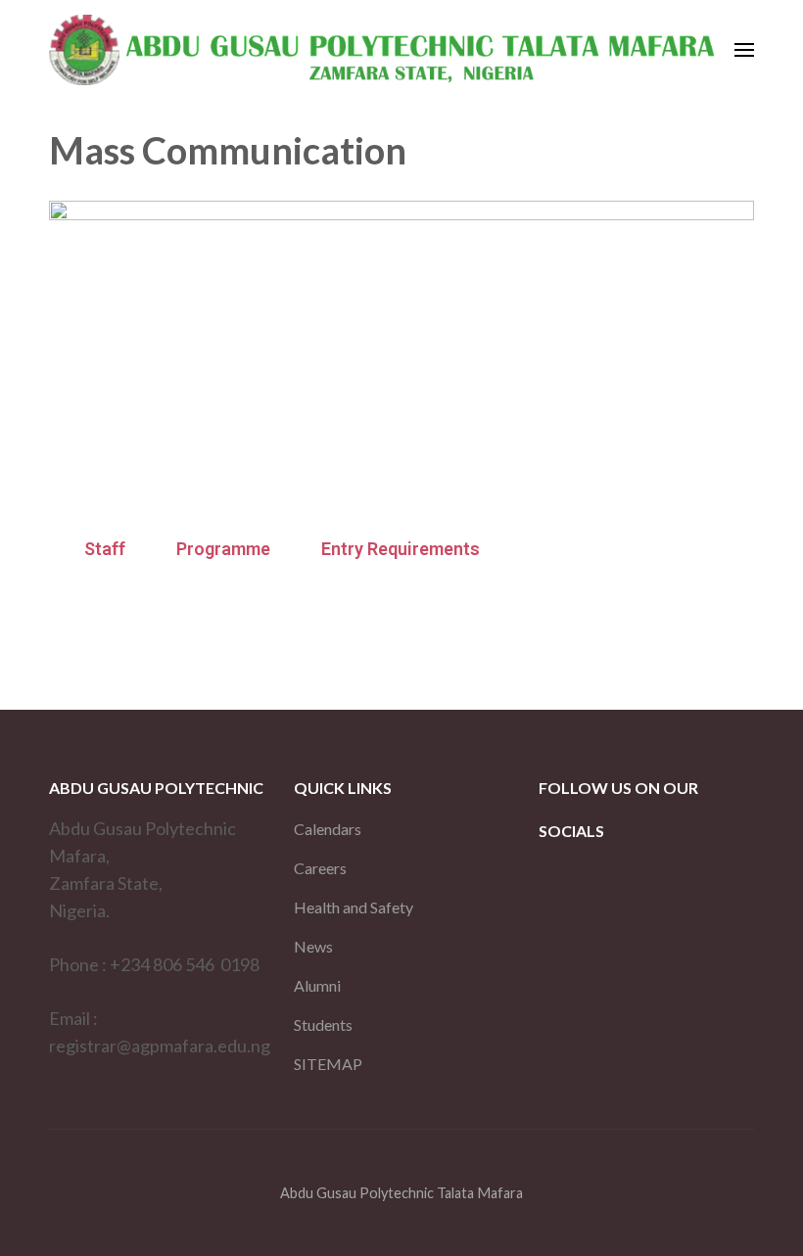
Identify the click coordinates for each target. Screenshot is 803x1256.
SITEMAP (328, 1063)
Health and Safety (353, 907)
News (313, 946)
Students (323, 1024)
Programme (223, 548)
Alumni (317, 985)
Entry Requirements (400, 548)
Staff (104, 548)
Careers (320, 868)
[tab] (105, 549)
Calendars (327, 828)
